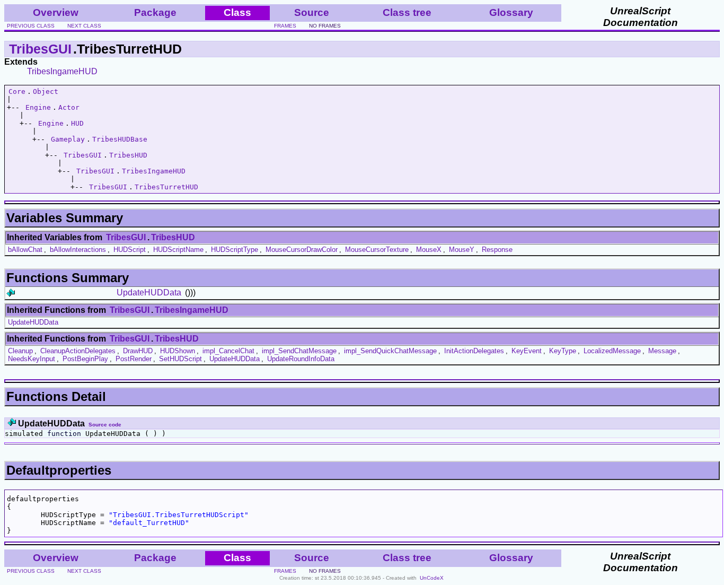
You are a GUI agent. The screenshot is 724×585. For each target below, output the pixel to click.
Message (662, 351)
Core (16, 91)
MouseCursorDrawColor (302, 250)
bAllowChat (25, 250)
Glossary (511, 12)
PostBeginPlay (85, 359)
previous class (31, 26)
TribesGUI (40, 48)
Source (311, 12)
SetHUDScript (180, 359)
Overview (55, 12)
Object (45, 91)
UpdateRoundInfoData (300, 359)
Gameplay (68, 139)
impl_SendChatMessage (299, 351)
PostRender (134, 359)
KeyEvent (526, 351)
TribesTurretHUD (166, 187)
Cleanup (20, 351)
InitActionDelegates (474, 351)
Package (155, 12)
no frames (325, 26)
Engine (38, 107)
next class (84, 26)
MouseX (429, 250)
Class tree (407, 12)
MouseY (461, 250)
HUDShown (177, 351)
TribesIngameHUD (62, 71)
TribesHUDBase (119, 139)
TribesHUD (128, 155)
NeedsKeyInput (31, 359)
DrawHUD (138, 351)
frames (285, 26)
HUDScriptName (178, 250)
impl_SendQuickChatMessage (390, 351)
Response (497, 250)
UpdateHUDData (149, 292)
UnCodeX (432, 578)
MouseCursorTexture (377, 250)
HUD (77, 123)
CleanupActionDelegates (78, 351)
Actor (69, 107)
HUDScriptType (234, 250)
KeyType (562, 351)
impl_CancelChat (228, 351)
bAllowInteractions (78, 250)
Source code (105, 424)
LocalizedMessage (612, 351)
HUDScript (129, 250)
